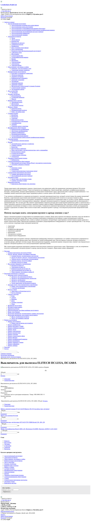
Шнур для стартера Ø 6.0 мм (9, 415)
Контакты (7, 449)
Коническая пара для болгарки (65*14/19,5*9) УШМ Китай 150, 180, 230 (23, 422)
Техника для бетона (10, 464)
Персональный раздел (7, 511)
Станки (6, 478)
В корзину (4, 414)
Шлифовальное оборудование (13, 470)
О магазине (7, 445)
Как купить (7, 442)
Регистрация (9, 16)
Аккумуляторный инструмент (13, 456)
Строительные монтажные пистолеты (15, 480)
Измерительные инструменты (13, 461)
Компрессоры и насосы (11, 465)
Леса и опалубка (9, 462)
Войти (3, 16)
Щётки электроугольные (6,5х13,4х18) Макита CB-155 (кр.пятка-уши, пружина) (25, 409)
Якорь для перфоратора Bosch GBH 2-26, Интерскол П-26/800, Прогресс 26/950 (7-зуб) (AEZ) (29, 429)
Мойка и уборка (9, 467)
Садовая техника (9, 469)
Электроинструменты (11, 457)
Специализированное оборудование (15, 477)
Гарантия (7, 447)
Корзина (3, 17)
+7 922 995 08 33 (6, 11)
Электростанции (9, 472)
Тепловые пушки (9, 481)
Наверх (3, 514)
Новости (7, 441)
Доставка (7, 444)
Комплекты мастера (10, 483)
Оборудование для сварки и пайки (14, 459)
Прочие (6, 473)
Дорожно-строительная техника (14, 475)
